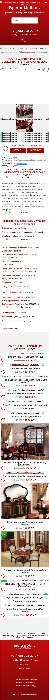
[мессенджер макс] (24, 41)
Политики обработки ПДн (25, 682)
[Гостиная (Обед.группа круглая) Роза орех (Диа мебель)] (25, 581)
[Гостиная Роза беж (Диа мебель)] (25, 365)
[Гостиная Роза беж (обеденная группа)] (25, 390)
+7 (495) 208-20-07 (24, 31)
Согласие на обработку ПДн (25, 685)
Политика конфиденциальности (26, 679)
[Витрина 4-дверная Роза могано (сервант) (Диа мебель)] (25, 459)
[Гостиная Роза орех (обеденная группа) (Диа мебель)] (25, 377)
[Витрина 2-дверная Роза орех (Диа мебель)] (25, 473)
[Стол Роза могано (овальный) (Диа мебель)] (25, 402)
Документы (25, 665)
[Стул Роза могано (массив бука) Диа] (25, 594)
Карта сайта (24, 668)
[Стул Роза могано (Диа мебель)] (25, 413)
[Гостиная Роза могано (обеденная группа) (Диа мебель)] (24, 86)
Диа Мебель (21, 164)
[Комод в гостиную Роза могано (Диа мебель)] (25, 519)
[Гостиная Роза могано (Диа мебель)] (24, 354)
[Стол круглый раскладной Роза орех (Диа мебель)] (25, 567)
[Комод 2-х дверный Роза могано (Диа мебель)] (25, 606)
